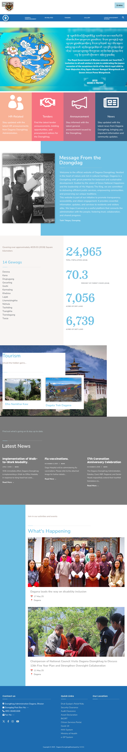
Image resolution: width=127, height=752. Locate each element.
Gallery (87, 18)
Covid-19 (65, 726)
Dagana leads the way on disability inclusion (58, 591)
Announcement (79, 116)
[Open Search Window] (123, 17)
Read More (15, 482)
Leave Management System (111, 18)
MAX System (67, 729)
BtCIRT (64, 718)
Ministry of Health (69, 733)
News (7, 18)
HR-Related (49, 18)
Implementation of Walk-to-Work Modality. (20, 460)
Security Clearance (69, 707)
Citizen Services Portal (71, 722)
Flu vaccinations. (56, 459)
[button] (4, 59)
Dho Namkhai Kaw (16, 404)
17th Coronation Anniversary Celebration (104, 460)
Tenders (67, 18)
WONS (81, 747)
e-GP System (67, 737)
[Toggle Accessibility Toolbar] (6, 18)
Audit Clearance (68, 711)
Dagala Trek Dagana (58, 405)
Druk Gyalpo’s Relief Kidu (72, 703)
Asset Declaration (69, 714)
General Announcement (30, 18)
